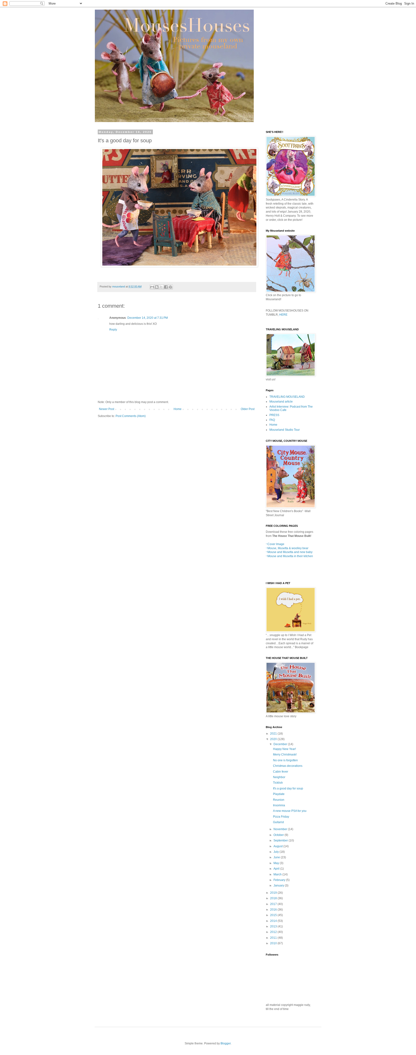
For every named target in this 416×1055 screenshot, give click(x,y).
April (276, 868)
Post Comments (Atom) (131, 416)
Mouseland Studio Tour (284, 429)
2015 (274, 915)
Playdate (279, 794)
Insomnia (279, 805)
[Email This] (152, 287)
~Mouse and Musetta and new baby (289, 552)
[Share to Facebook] (165, 287)
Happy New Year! (284, 749)
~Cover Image (275, 544)
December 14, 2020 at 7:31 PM (147, 317)
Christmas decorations (287, 766)
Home (178, 409)
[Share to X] (161, 287)
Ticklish (278, 782)
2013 (274, 926)
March (277, 874)
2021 (274, 733)
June (277, 857)
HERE (283, 314)
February (279, 880)
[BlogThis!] (156, 287)
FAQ (272, 420)
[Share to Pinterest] (170, 287)
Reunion (278, 799)
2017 (274, 904)
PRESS (274, 415)
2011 (274, 937)
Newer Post (106, 409)
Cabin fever (280, 771)
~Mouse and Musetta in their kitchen (289, 556)
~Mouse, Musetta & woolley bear (287, 548)
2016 (274, 909)
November (280, 829)
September (281, 840)
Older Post (247, 409)
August (278, 846)
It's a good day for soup (288, 788)
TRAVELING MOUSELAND (287, 396)
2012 (274, 932)
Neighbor (279, 777)
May (276, 863)
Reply (113, 329)
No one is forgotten (285, 760)
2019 (274, 892)
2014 (274, 921)
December (280, 744)
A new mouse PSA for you (289, 811)
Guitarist (278, 822)
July (276, 851)
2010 (274, 943)
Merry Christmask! (285, 754)
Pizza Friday (281, 816)
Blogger (226, 1043)
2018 (274, 898)
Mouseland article (281, 401)
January (279, 885)
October (279, 835)
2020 (274, 739)
